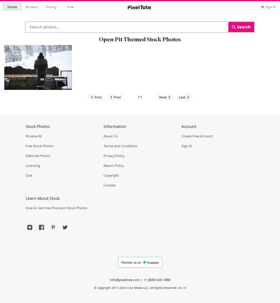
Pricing (51, 7)
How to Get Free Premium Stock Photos (56, 208)
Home (12, 7)
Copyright (111, 175)
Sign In (270, 7)
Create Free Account (197, 136)
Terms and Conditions (121, 146)
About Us (111, 136)
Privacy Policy (114, 156)
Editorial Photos (38, 156)
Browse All (34, 136)
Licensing (33, 165)
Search (243, 27)
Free (70, 7)
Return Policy (114, 165)
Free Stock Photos (40, 146)
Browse (32, 7)
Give (29, 175)
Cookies (110, 185)
